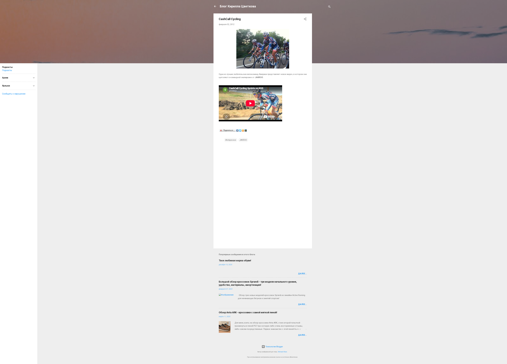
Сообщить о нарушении (13, 94)
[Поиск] (329, 7)
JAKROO (243, 140)
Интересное (230, 140)
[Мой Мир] (245, 130)
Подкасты (7, 70)
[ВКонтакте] (237, 130)
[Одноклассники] (243, 130)
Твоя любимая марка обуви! (235, 260)
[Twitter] (240, 130)
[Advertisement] (322, 53)
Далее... (302, 273)
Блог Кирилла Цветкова (238, 6)
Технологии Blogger (274, 346)
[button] (305, 19)
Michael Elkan (282, 352)
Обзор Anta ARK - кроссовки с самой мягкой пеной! (248, 312)
